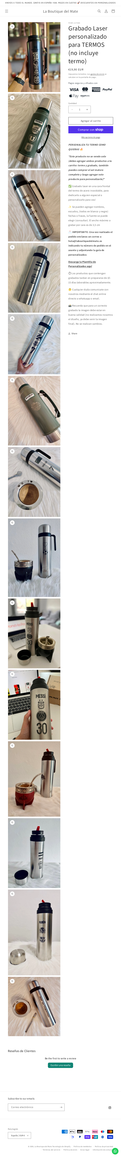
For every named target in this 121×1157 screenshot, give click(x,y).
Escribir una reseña (60, 1065)
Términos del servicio (51, 1150)
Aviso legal (84, 1150)
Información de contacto (103, 1150)
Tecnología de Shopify (61, 1146)
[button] (6, 11)
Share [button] (74, 333)
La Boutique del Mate (43, 1146)
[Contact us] (115, 1151)
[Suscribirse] (61, 1107)
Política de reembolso (83, 1146)
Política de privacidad (104, 1146)
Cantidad (72, 103)
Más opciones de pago (90, 137)
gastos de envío (97, 74)
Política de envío (70, 1150)
